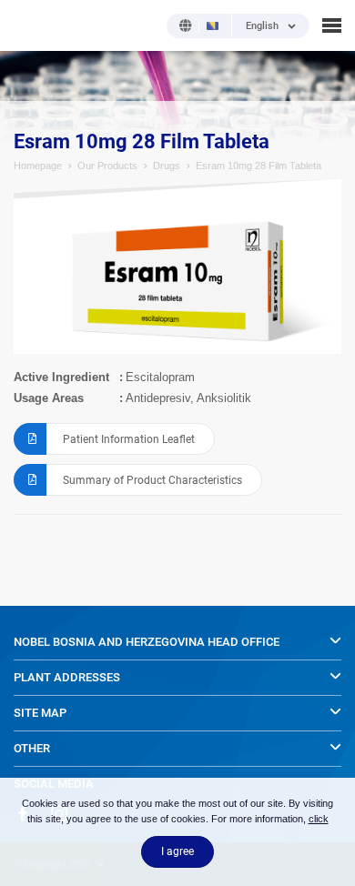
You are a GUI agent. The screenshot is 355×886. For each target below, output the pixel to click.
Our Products (107, 165)
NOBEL (26, 25)
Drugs (166, 165)
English (262, 26)
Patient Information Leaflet (129, 439)
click (319, 818)
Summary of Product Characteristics (152, 480)
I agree (177, 851)
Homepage (38, 165)
